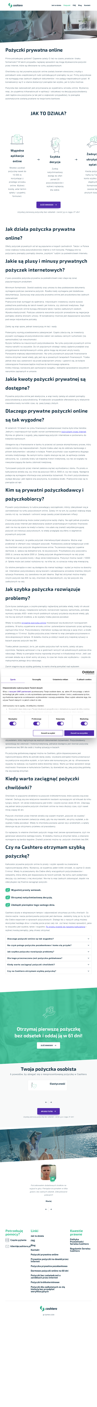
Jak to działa (56, 5)
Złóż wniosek (46, 205)
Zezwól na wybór (48, 733)
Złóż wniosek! (47, 1045)
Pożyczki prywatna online (44, 1254)
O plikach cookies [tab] (84, 679)
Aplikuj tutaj (47, 1111)
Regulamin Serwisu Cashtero (80, 1249)
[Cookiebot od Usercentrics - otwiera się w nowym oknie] (84, 672)
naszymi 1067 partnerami (20, 692)
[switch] (36, 723)
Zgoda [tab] (12, 679)
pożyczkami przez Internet (73, 432)
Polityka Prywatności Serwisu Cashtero (79, 1241)
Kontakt (87, 5)
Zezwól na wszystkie (79, 733)
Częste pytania (18, 1240)
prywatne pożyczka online (34, 623)
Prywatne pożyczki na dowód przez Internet (49, 1260)
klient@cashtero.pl (20, 1246)
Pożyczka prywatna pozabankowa (49, 1266)
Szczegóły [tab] (36, 679)
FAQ (74, 5)
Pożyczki (67, 5)
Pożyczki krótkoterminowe (45, 1282)
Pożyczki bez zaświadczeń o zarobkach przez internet (46, 1276)
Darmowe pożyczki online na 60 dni (49, 1271)
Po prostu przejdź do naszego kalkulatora (65, 927)
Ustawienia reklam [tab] (60, 679)
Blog (80, 5)
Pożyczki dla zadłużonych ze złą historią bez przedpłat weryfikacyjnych (48, 1289)
